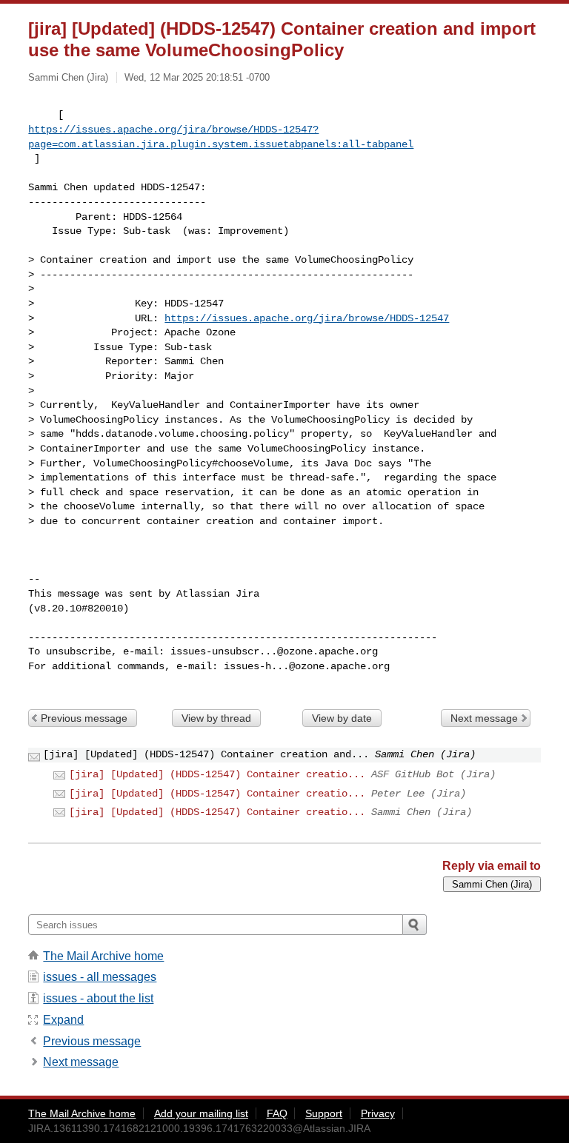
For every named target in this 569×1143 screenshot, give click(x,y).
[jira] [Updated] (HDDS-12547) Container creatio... (217, 774)
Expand (63, 1019)
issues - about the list (98, 998)
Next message (484, 718)
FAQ (277, 1113)
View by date (342, 718)
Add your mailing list (201, 1113)
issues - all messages (99, 977)
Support (323, 1113)
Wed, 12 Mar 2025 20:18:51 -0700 (197, 77)
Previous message (84, 718)
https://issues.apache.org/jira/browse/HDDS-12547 (306, 318)
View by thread (216, 718)
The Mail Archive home (103, 956)
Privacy (378, 1113)
